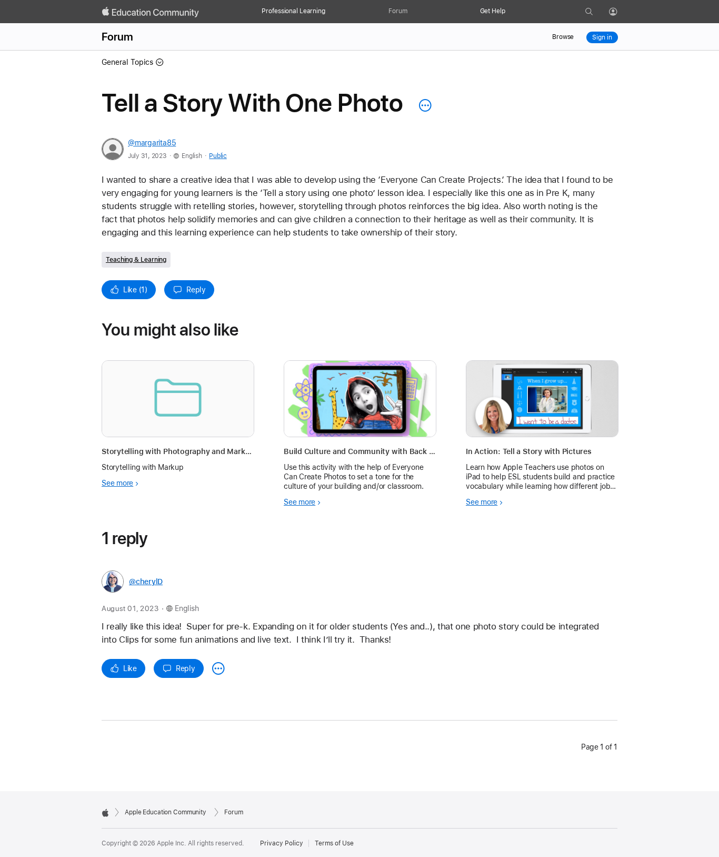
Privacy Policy (281, 843)
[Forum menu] (412, 11)
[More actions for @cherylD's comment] (218, 668)
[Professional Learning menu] (330, 11)
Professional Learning (293, 11)
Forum (397, 11)
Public (217, 156)
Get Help (492, 11)
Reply (196, 289)
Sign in (602, 37)
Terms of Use (334, 843)
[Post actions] (423, 105)
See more (117, 483)
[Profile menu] (620, 12)
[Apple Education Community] (150, 12)
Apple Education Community (165, 812)
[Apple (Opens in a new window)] (105, 812)
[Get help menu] (510, 11)
